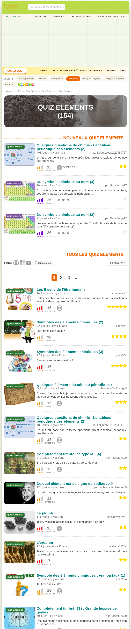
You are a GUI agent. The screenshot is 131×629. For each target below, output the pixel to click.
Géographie (57, 78)
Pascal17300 (119, 457)
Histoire (43, 78)
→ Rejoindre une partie (111, 16)
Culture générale (26, 78)
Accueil (9, 91)
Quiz (19, 91)
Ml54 (124, 325)
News (43, 70)
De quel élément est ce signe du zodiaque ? (75, 484)
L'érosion (45, 543)
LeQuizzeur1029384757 (112, 152)
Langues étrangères (114, 78)
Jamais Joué (45, 262)
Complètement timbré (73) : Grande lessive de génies (77, 610)
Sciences (73, 78)
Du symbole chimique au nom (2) (65, 215)
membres (58, 16)
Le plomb (45, 513)
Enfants (9, 84)
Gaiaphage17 (118, 185)
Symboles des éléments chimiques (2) (70, 322)
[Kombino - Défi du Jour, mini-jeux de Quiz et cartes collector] (25, 84)
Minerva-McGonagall (114, 388)
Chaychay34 (119, 516)
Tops (83, 70)
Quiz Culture (32, 91)
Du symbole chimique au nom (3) (65, 182)
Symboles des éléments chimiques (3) (70, 352)
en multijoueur (80, 16)
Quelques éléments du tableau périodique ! (74, 385)
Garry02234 (119, 546)
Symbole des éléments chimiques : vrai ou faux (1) (81, 575)
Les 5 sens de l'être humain (61, 289)
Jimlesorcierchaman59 (113, 487)
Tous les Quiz (14, 70)
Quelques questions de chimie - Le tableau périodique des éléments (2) (74, 147)
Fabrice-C (120, 293)
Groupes (110, 70)
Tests (54, 70)
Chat (123, 70)
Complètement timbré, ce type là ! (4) (69, 454)
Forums (95, 70)
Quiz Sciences (48, 91)
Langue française (91, 78)
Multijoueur (68, 70)
